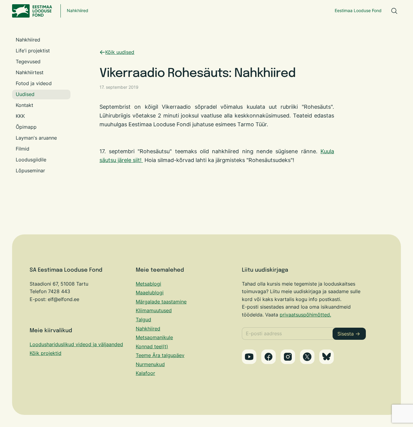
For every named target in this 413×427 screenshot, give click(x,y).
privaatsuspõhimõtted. (305, 315)
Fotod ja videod (34, 83)
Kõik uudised (119, 52)
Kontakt (24, 105)
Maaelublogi (150, 293)
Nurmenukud (150, 364)
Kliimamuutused (154, 310)
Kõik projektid (45, 353)
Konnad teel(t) (152, 346)
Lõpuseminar (30, 170)
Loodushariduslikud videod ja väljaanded (76, 344)
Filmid (22, 149)
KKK (20, 116)
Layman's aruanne (36, 138)
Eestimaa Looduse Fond (358, 10)
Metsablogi (148, 284)
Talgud (143, 319)
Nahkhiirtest (30, 72)
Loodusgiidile (31, 160)
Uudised (25, 94)
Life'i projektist (33, 51)
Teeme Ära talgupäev (160, 355)
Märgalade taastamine (161, 302)
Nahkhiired (77, 10)
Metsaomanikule (154, 337)
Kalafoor (145, 373)
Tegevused (28, 61)
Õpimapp (26, 127)
